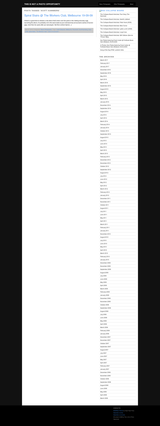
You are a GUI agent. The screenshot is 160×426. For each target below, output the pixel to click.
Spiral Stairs (32, 31)
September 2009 (105, 269)
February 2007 (105, 366)
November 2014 (105, 105)
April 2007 (103, 363)
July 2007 (103, 353)
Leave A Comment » (53, 31)
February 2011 (105, 227)
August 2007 (104, 350)
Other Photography (119, 4)
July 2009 (103, 276)
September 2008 (105, 308)
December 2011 (105, 198)
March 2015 (104, 99)
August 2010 (104, 237)
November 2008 (105, 301)
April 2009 (103, 285)
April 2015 (103, 95)
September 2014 (105, 108)
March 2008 (104, 327)
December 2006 (105, 372)
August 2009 (104, 273)
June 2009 (103, 279)
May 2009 (103, 282)
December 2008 (105, 298)
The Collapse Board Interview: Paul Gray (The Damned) (114, 15)
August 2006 (104, 385)
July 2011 (103, 211)
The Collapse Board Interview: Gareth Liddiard (115, 19)
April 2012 (103, 186)
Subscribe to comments (119, 415)
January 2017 (104, 66)
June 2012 (103, 179)
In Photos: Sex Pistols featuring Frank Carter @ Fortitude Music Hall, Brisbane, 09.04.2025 (115, 46)
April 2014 (103, 118)
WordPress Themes (118, 410)
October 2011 (104, 205)
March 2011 (104, 224)
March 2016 (104, 83)
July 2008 (103, 314)
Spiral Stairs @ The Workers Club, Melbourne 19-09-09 (58, 15)
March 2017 (104, 60)
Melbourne (69, 29)
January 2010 (104, 260)
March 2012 (104, 189)
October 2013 (104, 131)
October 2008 (104, 305)
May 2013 (103, 147)
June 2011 (103, 214)
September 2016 (105, 73)
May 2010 (103, 247)
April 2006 (103, 395)
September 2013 (105, 134)
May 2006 (103, 392)
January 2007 (104, 369)
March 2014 (104, 121)
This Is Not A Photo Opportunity (42, 4)
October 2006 (104, 379)
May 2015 (103, 92)
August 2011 (104, 208)
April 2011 (103, 221)
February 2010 (105, 256)
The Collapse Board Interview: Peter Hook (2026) (116, 22)
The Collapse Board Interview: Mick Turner (113, 26)
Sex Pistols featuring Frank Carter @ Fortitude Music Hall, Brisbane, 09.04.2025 (116, 41)
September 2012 (105, 169)
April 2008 (103, 324)
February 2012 (105, 192)
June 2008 (103, 318)
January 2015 (104, 102)
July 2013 (103, 140)
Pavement (75, 29)
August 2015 (104, 89)
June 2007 (103, 356)
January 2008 (104, 334)
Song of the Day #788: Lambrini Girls (112, 50)
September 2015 (105, 86)
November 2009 (105, 266)
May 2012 (103, 182)
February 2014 (105, 124)
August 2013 (104, 137)
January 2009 (104, 295)
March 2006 (104, 398)
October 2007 (104, 343)
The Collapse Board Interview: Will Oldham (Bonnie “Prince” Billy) (116, 36)
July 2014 (103, 115)
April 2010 (103, 250)
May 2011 (103, 218)
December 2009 (105, 263)
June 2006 (103, 388)
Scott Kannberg (83, 29)
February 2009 (105, 292)
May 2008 (103, 321)
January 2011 (104, 231)
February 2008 (105, 330)
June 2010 (103, 243)
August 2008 (104, 311)
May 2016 (103, 76)
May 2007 (103, 359)
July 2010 (103, 240)
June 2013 (103, 144)
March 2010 (104, 253)
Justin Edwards (60, 29)
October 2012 (104, 166)
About (131, 4)
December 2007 (105, 337)
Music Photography (104, 4)
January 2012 (104, 195)
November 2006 (105, 376)
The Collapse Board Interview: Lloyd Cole (113, 32)
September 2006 (105, 382)
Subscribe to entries (118, 413)
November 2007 (105, 340)
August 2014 (104, 111)
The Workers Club (41, 31)
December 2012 (105, 160)
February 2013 (105, 157)
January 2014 (104, 128)
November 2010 (105, 234)
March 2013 (104, 153)
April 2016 (103, 79)
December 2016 (105, 70)
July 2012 (103, 176)
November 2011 (105, 202)
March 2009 (104, 289)
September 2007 (105, 347)
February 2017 (105, 63)
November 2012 (105, 163)
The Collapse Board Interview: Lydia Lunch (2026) (116, 29)
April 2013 (103, 150)
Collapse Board (115, 10)
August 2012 (104, 173)
